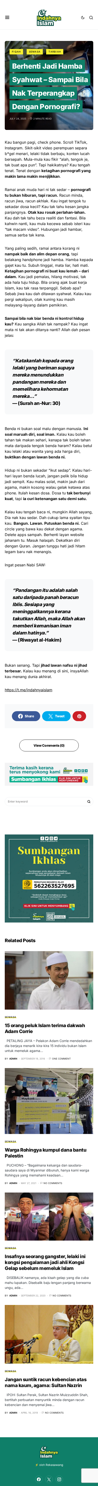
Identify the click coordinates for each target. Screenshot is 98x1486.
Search (89, 801)
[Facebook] (39, 1479)
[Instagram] (59, 1479)
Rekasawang (54, 1465)
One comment (61, 1058)
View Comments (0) (49, 745)
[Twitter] (49, 1479)
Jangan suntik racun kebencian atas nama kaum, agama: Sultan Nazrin (45, 1382)
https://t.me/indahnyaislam (28, 690)
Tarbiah (55, 51)
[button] (7, 17)
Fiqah (16, 51)
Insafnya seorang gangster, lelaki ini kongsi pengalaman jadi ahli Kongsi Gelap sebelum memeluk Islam (45, 1262)
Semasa (35, 51)
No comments (53, 1183)
